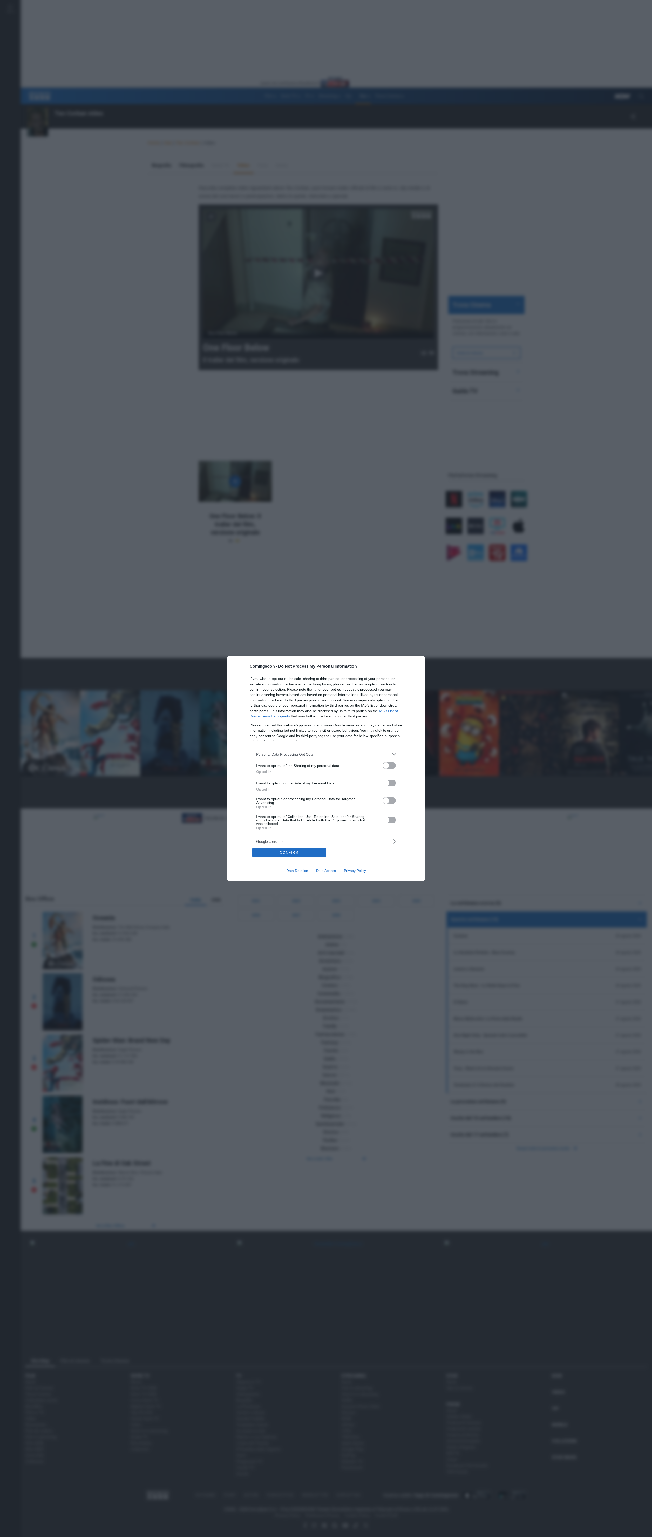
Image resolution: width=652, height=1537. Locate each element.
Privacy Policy (355, 870)
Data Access (326, 870)
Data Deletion (297, 870)
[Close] (414, 667)
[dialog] (326, 768)
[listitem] (326, 754)
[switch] (389, 765)
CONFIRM (289, 852)
